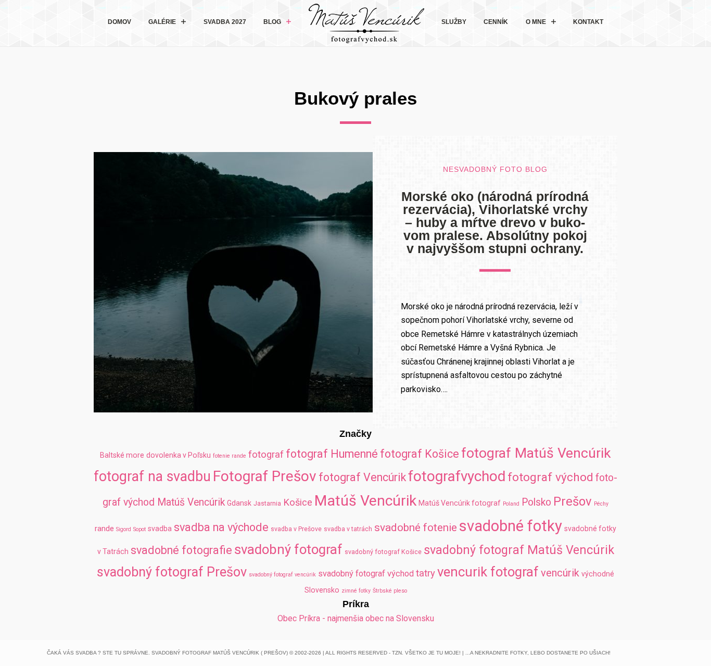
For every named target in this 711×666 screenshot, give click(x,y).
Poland (511, 503)
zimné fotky (356, 590)
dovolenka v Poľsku (178, 455)
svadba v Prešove (296, 529)
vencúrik (560, 573)
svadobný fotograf (288, 549)
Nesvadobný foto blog (495, 169)
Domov (119, 22)
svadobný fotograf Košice (383, 552)
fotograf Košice (419, 453)
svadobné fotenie (415, 527)
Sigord (123, 529)
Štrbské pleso (390, 590)
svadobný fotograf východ (366, 574)
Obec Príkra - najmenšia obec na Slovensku (355, 618)
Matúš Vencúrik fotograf (459, 503)
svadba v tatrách (348, 529)
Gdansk (239, 503)
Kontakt (588, 22)
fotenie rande (229, 456)
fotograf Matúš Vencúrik (536, 453)
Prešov (572, 501)
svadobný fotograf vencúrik (282, 574)
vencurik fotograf (488, 572)
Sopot (139, 529)
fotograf (266, 454)
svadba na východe (221, 527)
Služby (453, 22)
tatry (425, 573)
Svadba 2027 (225, 22)
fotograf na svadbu (152, 476)
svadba (160, 528)
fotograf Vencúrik (362, 477)
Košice (297, 502)
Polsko (536, 502)
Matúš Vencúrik (365, 500)
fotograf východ (550, 477)
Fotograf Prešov (264, 476)
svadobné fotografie (181, 550)
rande (104, 528)
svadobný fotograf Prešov (172, 572)
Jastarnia (267, 503)
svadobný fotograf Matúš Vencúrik (519, 550)
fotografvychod (456, 476)
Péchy (601, 503)
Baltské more (122, 455)
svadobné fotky (510, 526)
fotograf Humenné (332, 453)
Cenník (496, 22)
